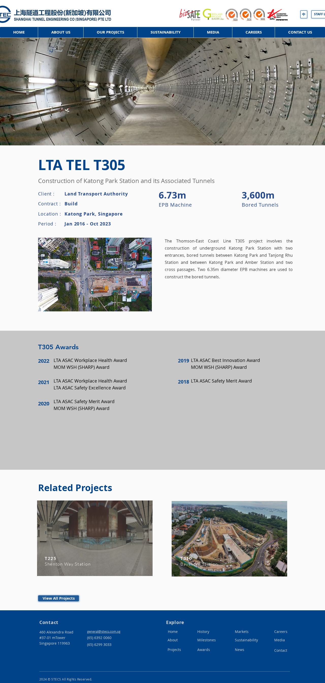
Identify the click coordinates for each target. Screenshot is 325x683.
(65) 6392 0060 (99, 637)
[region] (95, 545)
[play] (140, 242)
